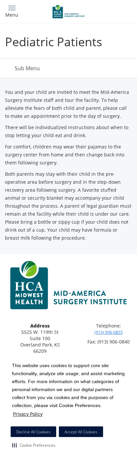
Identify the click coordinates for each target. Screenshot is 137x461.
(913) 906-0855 (108, 332)
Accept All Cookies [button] (81, 432)
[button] (34, 445)
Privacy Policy (28, 414)
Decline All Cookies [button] (33, 432)
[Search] (116, 10)
